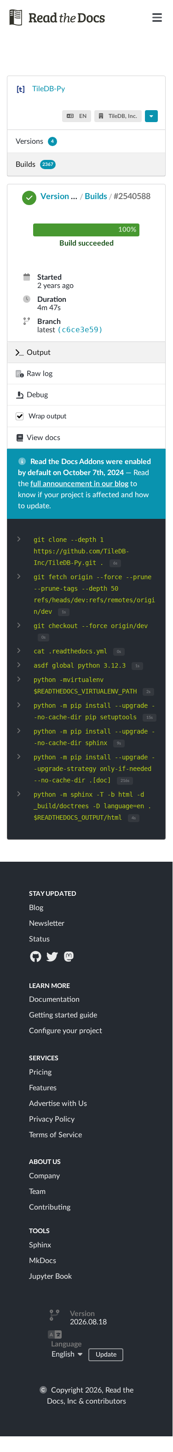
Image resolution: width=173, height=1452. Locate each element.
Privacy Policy (52, 1119)
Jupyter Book (50, 1276)
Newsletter (46, 923)
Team (37, 1191)
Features (43, 1088)
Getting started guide (63, 1015)
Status (39, 939)
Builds (34, 164)
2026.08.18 (88, 1322)
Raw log (39, 373)
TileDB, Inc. (122, 116)
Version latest (66, 197)
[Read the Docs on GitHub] (36, 956)
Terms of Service (55, 1135)
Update (106, 1355)
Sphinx (40, 1245)
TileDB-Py (48, 89)
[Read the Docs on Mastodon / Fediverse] (70, 956)
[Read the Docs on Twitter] (53, 956)
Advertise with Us (58, 1103)
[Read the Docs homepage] (59, 17)
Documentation (54, 999)
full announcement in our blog (79, 484)
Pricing (40, 1072)
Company (44, 1176)
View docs (43, 437)
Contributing (49, 1207)
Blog (36, 907)
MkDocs (42, 1260)
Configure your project (65, 1031)
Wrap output (47, 416)
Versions (35, 141)
